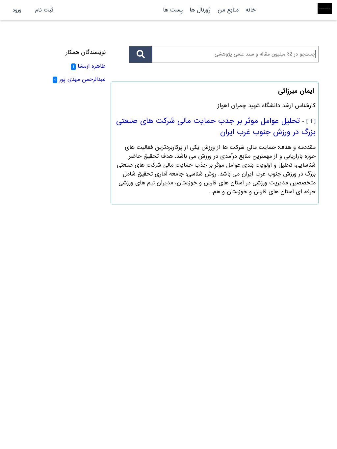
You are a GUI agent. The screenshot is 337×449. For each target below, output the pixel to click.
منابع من (227, 10)
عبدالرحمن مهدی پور (82, 79)
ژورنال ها (200, 10)
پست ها (173, 10)
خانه (251, 10)
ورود (17, 10)
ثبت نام (44, 10)
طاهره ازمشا (92, 66)
